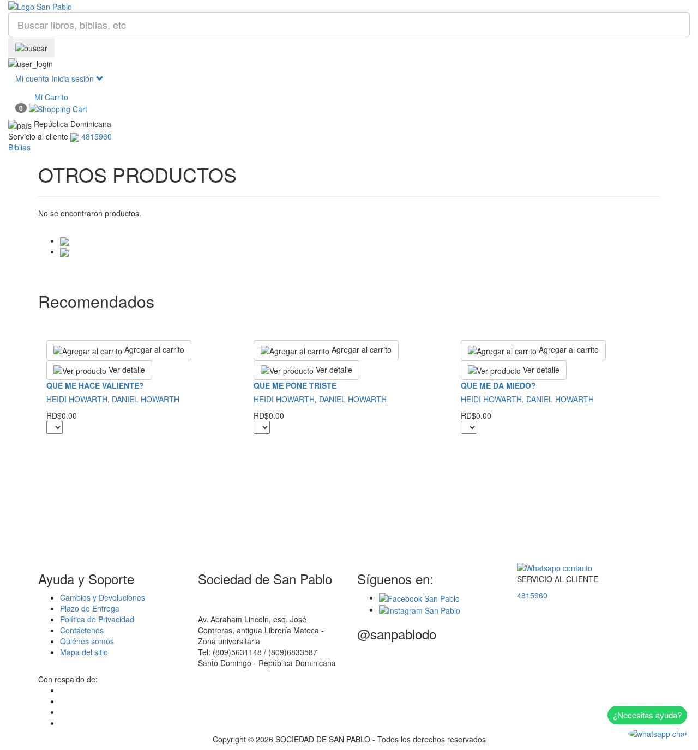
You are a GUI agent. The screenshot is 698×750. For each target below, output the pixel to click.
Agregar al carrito (153, 349)
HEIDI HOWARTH (76, 399)
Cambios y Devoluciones (102, 597)
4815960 (532, 595)
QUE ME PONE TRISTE (295, 385)
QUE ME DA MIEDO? (498, 385)
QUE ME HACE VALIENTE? (95, 385)
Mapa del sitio (84, 651)
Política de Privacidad (97, 619)
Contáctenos (82, 630)
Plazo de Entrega (89, 608)
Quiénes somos (87, 641)
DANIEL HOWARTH (145, 399)
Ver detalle (125, 369)
